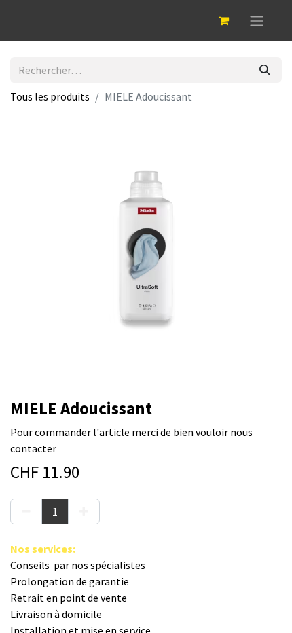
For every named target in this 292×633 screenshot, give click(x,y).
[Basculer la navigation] (256, 20)
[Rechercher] (265, 70)
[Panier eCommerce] (223, 20)
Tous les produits (50, 96)
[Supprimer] (26, 511)
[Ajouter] (84, 511)
